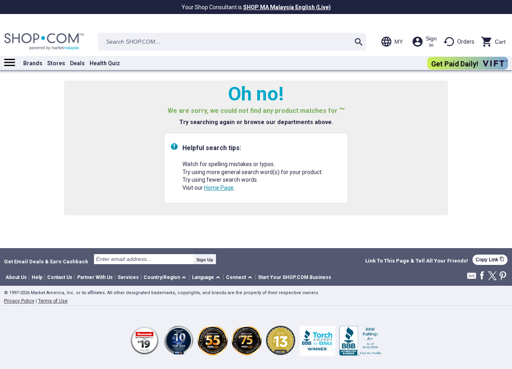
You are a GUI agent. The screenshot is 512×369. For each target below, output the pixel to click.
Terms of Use (53, 301)
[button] (166, 277)
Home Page (219, 187)
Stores (56, 63)
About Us (16, 277)
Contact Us (59, 277)
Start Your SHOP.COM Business (294, 277)
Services (128, 277)
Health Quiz (105, 63)
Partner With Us (95, 277)
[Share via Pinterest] (502, 276)
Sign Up (204, 259)
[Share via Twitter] (492, 276)
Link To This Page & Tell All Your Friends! (416, 261)
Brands (32, 63)
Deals (77, 63)
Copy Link (490, 260)
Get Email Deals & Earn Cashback (46, 261)
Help (37, 277)
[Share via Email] (471, 278)
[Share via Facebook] (482, 276)
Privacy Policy (19, 301)
